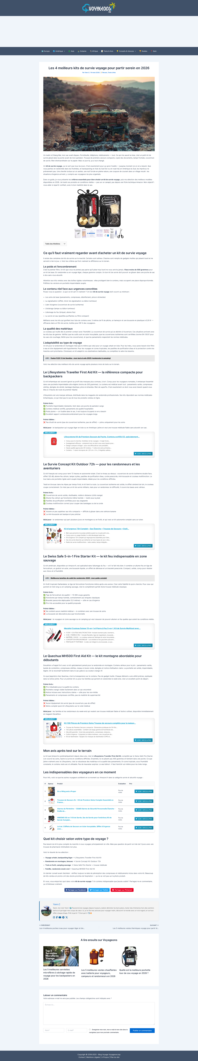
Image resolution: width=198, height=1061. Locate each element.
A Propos (105, 1057)
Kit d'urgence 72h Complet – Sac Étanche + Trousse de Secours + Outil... (96, 529)
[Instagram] (54, 917)
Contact (82, 1057)
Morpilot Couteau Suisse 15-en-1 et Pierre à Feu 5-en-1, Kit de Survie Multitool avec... (102, 628)
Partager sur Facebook (77, 890)
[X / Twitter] (66, 917)
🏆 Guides (143, 51)
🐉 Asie (71, 51)
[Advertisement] (99, 31)
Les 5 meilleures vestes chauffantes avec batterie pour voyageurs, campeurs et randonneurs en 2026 (99, 973)
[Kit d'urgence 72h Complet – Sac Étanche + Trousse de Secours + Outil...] (53, 535)
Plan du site (114, 1057)
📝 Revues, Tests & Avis (108, 72)
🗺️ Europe (45, 51)
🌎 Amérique (58, 51)
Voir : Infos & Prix (144, 454)
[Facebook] (57, 917)
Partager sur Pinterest (123, 890)
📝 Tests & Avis (107, 51)
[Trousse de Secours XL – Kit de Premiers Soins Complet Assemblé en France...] (51, 801)
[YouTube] (60, 917)
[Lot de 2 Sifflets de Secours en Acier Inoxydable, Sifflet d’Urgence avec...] (51, 827)
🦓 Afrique (94, 51)
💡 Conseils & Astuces (125, 51)
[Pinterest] (63, 917)
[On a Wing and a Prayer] (51, 791)
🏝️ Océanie (81, 51)
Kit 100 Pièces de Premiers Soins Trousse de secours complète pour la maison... (100, 723)
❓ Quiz (153, 51)
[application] (64, 51)
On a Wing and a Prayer (66, 791)
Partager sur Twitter (100, 890)
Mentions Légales (93, 1057)
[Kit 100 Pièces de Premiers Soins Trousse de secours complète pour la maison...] (53, 730)
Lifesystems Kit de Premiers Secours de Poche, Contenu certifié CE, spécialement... (102, 437)
